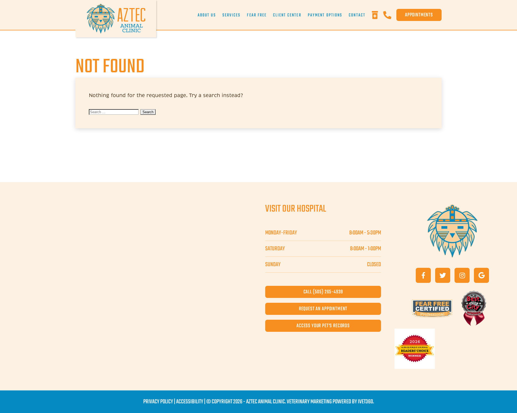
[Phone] (389, 15)
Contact (357, 15)
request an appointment (323, 309)
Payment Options (325, 15)
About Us (207, 15)
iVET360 (365, 401)
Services (231, 15)
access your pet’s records (323, 326)
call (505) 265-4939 (323, 292)
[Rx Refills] (377, 15)
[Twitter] (442, 275)
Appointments (419, 15)
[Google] (481, 275)
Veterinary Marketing (309, 401)
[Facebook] (423, 275)
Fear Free (257, 15)
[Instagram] (462, 275)
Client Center (287, 15)
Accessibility (189, 401)
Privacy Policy (158, 401)
